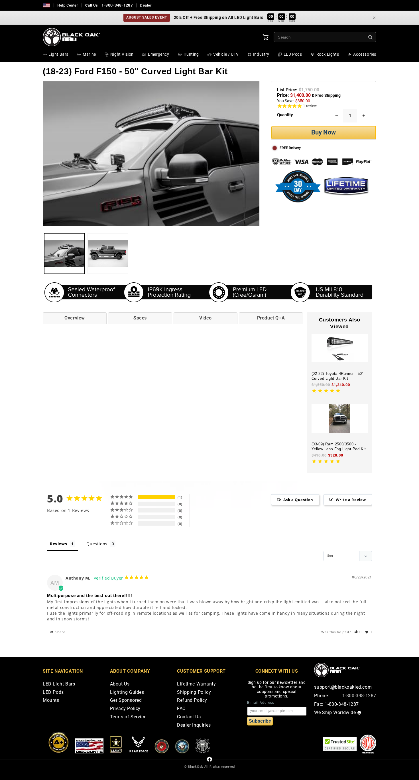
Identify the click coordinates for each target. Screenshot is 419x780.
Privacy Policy (125, 708)
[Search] (370, 37)
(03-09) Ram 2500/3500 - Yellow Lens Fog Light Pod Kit (339, 446)
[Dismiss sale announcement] (374, 17)
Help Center (67, 5)
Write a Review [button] (351, 499)
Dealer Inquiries (194, 725)
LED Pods (53, 692)
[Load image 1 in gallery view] (64, 253)
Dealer (146, 5)
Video (205, 318)
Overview (74, 318)
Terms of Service (128, 717)
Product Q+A (271, 318)
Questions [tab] (96, 543)
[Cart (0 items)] (265, 37)
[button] (358, 632)
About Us (120, 684)
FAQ (181, 708)
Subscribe (260, 721)
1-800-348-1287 (117, 5)
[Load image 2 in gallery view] (108, 253)
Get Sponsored (126, 700)
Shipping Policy (194, 692)
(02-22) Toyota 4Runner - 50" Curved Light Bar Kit (338, 376)
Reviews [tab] (58, 543)
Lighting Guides (127, 692)
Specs (140, 318)
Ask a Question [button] (298, 499)
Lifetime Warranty (196, 684)
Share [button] (60, 632)
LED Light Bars (59, 684)
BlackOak (195, 767)
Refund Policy (192, 700)
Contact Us (189, 717)
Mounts (51, 700)
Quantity (285, 114)
